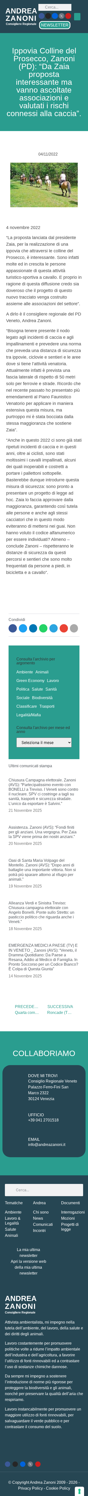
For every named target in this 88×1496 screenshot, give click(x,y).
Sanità (51, 689)
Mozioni (68, 1218)
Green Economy (30, 681)
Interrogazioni (72, 1212)
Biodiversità (42, 698)
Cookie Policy (58, 1488)
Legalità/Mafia (28, 715)
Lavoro (53, 681)
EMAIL (34, 1139)
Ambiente (24, 672)
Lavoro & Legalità (13, 1220)
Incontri (39, 1230)
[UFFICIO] (16, 1118)
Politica (22, 689)
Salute (37, 689)
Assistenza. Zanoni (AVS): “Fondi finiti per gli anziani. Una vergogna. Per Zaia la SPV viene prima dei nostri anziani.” (43, 832)
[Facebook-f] (41, 16)
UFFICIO (36, 1115)
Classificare (26, 706)
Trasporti (47, 706)
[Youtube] (68, 16)
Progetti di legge (70, 1226)
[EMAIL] (16, 1143)
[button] (77, 16)
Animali (42, 672)
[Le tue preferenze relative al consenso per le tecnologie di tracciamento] (79, 1491)
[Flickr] (55, 16)
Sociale (23, 698)
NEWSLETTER (54, 25)
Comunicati (43, 1224)
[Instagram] (48, 16)
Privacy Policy (31, 1488)
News (38, 1218)
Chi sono (41, 1212)
